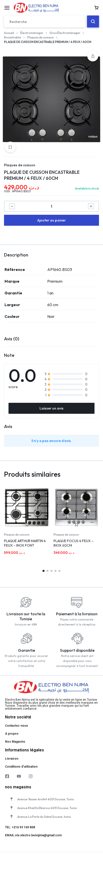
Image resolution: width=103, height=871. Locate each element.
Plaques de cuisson (40, 37)
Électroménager (31, 33)
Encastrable (12, 37)
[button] (26, 524)
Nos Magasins (15, 741)
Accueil (9, 33)
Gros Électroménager (65, 33)
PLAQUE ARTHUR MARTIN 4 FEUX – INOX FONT (25, 543)
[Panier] (96, 7)
